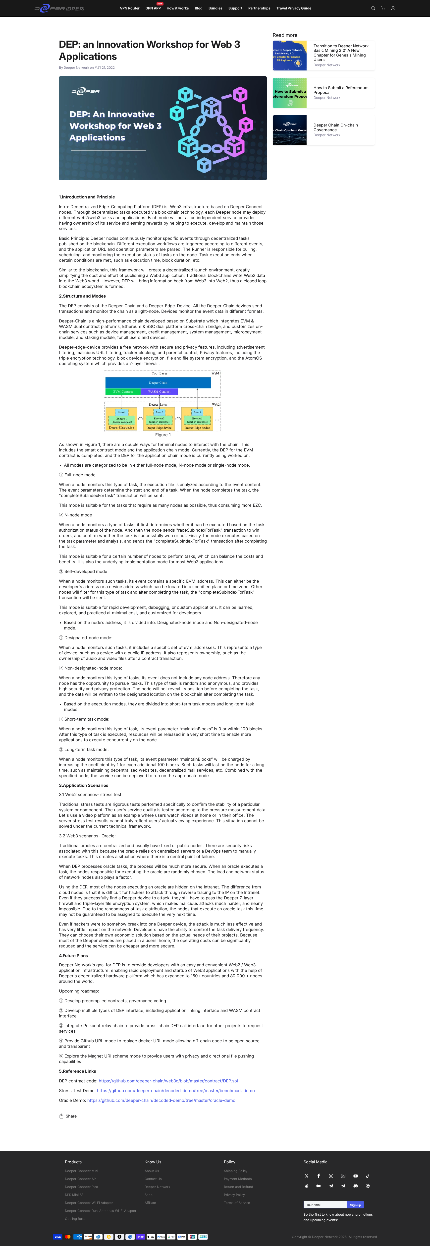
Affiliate (150, 1203)
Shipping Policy (235, 1171)
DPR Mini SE (74, 1195)
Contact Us (153, 1179)
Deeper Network (157, 1187)
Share (71, 1116)
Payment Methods (238, 1179)
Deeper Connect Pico (81, 1187)
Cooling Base (75, 1219)
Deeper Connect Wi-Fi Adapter (89, 1203)
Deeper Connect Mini (81, 1171)
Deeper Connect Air (80, 1179)
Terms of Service (237, 1203)
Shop (149, 1195)
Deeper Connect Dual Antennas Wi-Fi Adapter (100, 1211)
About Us (152, 1171)
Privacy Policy (234, 1195)
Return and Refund (238, 1187)
